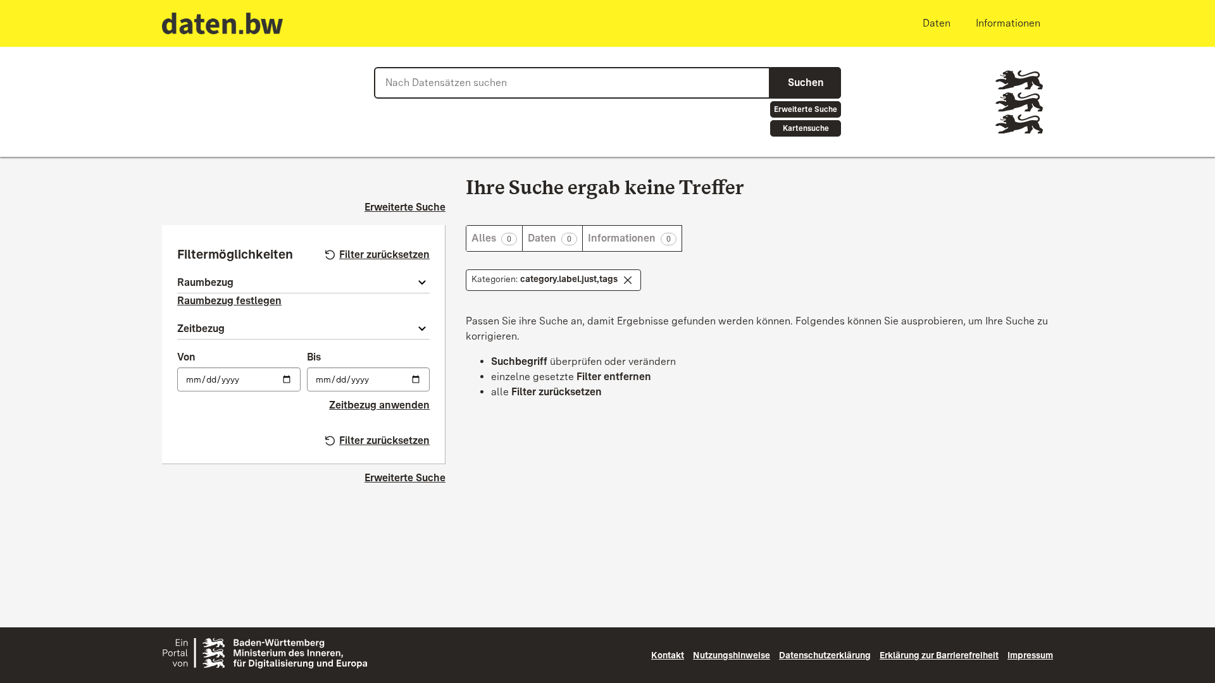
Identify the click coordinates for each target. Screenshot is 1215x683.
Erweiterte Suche (805, 109)
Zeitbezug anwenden (379, 405)
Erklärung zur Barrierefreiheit (939, 655)
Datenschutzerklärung (825, 655)
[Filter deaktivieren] (627, 280)
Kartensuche (806, 128)
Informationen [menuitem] (1008, 23)
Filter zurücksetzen (384, 255)
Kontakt (667, 655)
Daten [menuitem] (936, 23)
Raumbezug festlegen (229, 301)
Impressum (1030, 655)
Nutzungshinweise (731, 655)
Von (186, 357)
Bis (314, 357)
